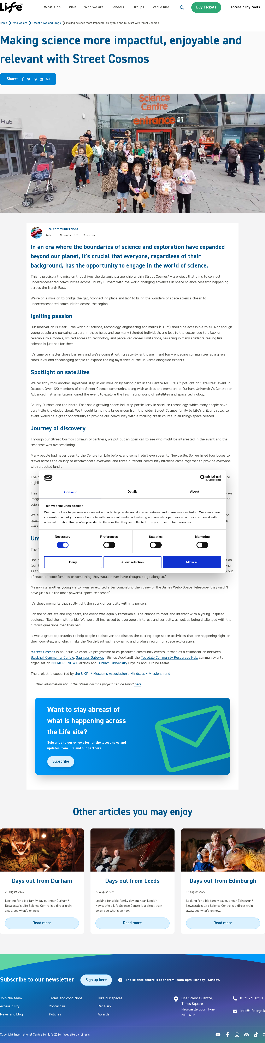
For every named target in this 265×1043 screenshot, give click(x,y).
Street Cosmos (43, 652)
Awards (103, 1014)
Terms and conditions (65, 998)
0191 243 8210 (251, 998)
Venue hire (161, 7)
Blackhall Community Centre (52, 658)
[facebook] (23, 79)
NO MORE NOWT (64, 663)
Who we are (93, 7)
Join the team (11, 998)
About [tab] (194, 491)
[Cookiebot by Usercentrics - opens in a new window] (203, 478)
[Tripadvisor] (246, 1034)
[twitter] (28, 79)
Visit (72, 7)
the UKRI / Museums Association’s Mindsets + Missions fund (122, 674)
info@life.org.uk (252, 1011)
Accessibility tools (245, 7)
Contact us (57, 1006)
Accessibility (9, 1006)
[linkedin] (41, 79)
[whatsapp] (35, 79)
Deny (73, 562)
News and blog (11, 1014)
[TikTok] (256, 1034)
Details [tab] (133, 491)
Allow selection (132, 562)
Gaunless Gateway (90, 658)
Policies (55, 1014)
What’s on (52, 7)
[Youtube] (218, 1034)
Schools (118, 7)
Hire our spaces (110, 998)
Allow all (192, 562)
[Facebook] (227, 1034)
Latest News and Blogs (47, 23)
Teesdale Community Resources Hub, (169, 658)
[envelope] (47, 79)
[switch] (109, 545)
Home (3, 23)
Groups (138, 7)
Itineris (85, 1034)
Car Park (104, 1006)
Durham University (112, 663)
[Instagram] (237, 1034)
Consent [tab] (70, 492)
